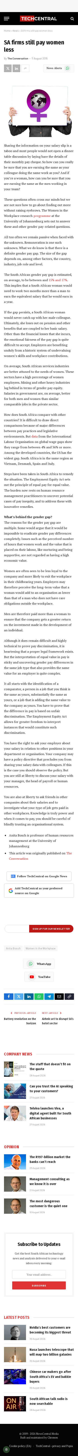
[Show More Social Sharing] (25, 68)
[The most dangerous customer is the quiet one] (15, 1206)
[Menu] (6, 18)
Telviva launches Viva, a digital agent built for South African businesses (50, 1113)
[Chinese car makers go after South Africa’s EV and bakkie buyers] (15, 1376)
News (16, 30)
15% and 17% (58, 280)
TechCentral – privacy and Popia (54, 1446)
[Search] (72, 18)
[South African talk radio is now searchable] (15, 1403)
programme (42, 216)
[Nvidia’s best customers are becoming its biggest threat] (15, 1332)
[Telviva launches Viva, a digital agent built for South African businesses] (15, 1113)
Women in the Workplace (41, 948)
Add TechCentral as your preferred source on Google (38, 890)
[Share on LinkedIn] (16, 68)
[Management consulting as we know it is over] (15, 1184)
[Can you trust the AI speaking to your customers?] (15, 1091)
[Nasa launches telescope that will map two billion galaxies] (15, 1354)
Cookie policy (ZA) (20, 1446)
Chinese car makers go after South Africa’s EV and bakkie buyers (50, 1377)
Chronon (53, 1437)
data (34, 436)
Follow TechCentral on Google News (42, 876)
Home (7, 30)
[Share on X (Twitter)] (8, 68)
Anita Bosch (13, 948)
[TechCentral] (39, 18)
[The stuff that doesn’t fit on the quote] (15, 1069)
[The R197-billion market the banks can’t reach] (15, 1162)
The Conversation (17, 58)
